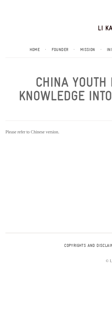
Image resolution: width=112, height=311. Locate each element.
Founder (63, 49)
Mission (90, 49)
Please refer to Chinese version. (32, 132)
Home (38, 49)
